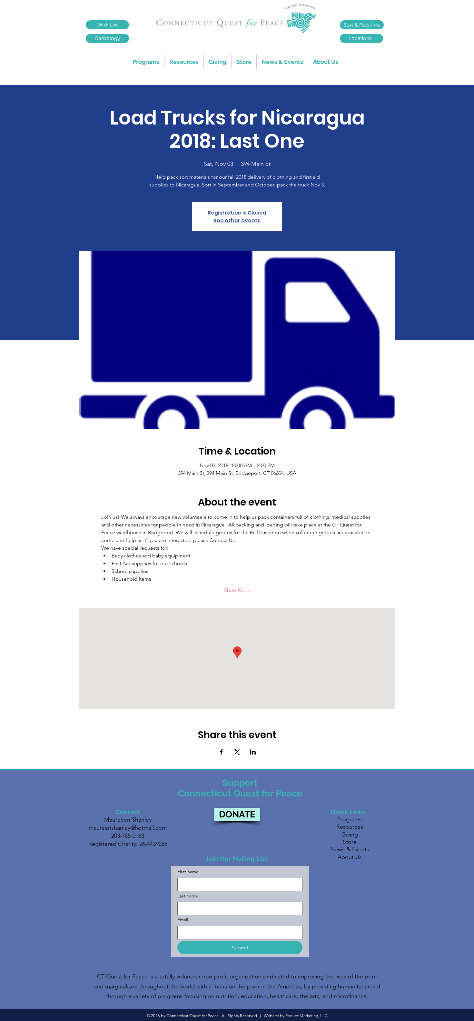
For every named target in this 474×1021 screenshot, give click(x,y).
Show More (237, 590)
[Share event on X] (237, 752)
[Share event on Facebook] (221, 752)
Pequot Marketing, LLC (306, 1015)
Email (182, 920)
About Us (350, 857)
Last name (187, 896)
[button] (183, 62)
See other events (237, 220)
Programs (349, 819)
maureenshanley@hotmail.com (128, 827)
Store (350, 842)
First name (188, 872)
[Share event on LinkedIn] (253, 752)
